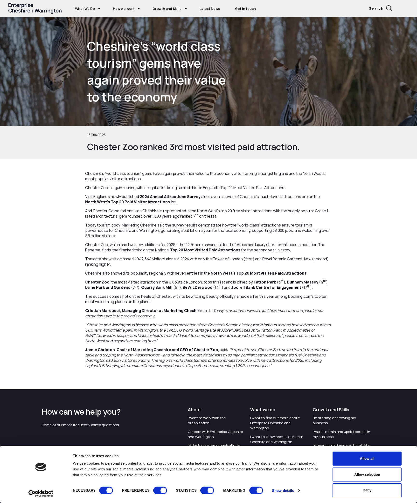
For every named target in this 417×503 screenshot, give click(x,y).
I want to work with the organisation (207, 420)
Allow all (367, 458)
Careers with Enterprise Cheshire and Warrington (215, 434)
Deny (367, 490)
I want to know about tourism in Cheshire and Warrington (276, 439)
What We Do (85, 8)
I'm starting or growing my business (334, 420)
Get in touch (245, 8)
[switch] (160, 490)
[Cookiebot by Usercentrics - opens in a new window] (41, 493)
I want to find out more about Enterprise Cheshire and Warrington (275, 423)
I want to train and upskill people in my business (341, 434)
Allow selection (367, 474)
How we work (123, 8)
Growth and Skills (167, 8)
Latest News (210, 8)
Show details (283, 491)
